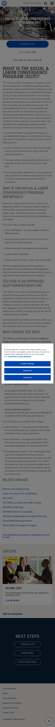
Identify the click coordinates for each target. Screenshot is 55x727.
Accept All (27, 377)
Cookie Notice (13, 356)
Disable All (27, 370)
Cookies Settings (27, 363)
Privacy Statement (24, 356)
